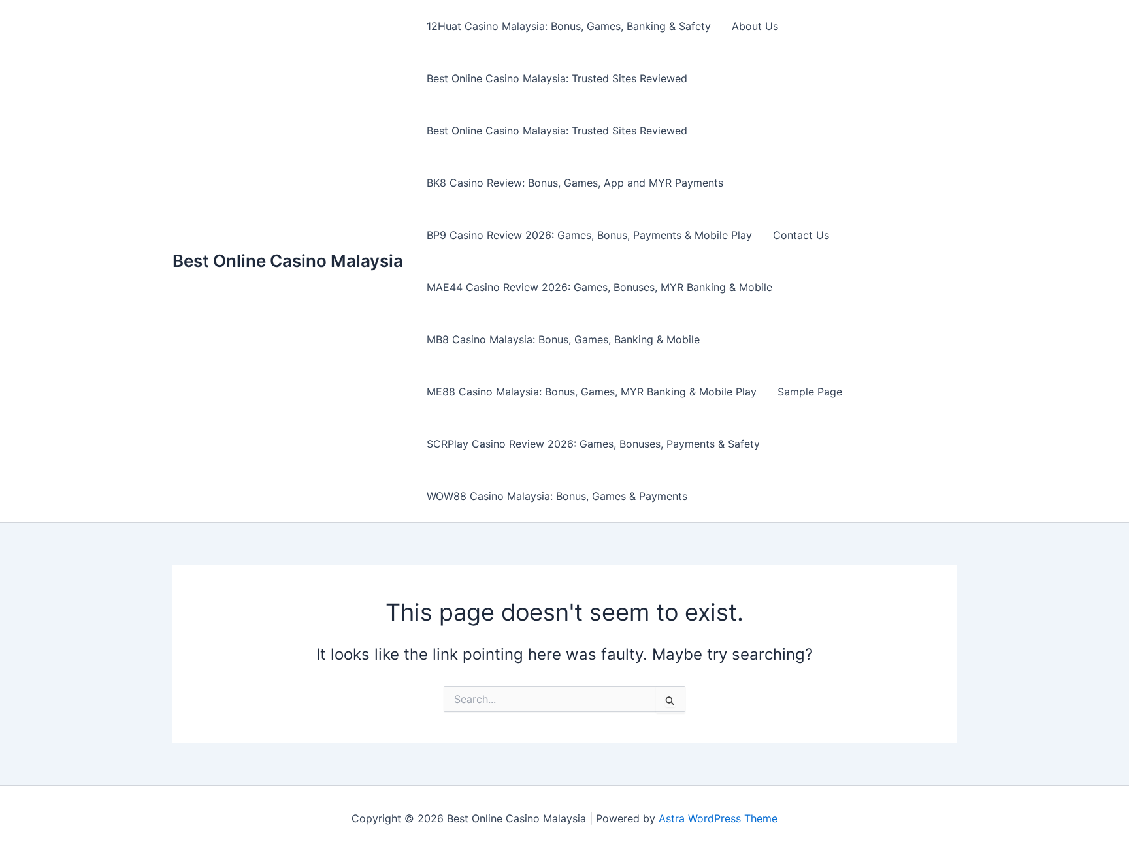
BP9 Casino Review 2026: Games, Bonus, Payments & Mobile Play (589, 234)
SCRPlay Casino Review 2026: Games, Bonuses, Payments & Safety (593, 443)
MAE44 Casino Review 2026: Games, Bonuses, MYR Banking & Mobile (599, 287)
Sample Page (809, 391)
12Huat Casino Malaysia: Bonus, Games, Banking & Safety (569, 26)
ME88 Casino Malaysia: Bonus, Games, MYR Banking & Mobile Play (592, 391)
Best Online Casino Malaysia (287, 261)
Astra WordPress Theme (718, 818)
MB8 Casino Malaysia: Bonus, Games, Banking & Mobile (563, 339)
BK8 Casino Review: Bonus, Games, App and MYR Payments (575, 182)
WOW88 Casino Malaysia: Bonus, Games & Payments (557, 496)
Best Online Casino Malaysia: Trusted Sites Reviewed (557, 78)
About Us (755, 26)
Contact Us (801, 234)
